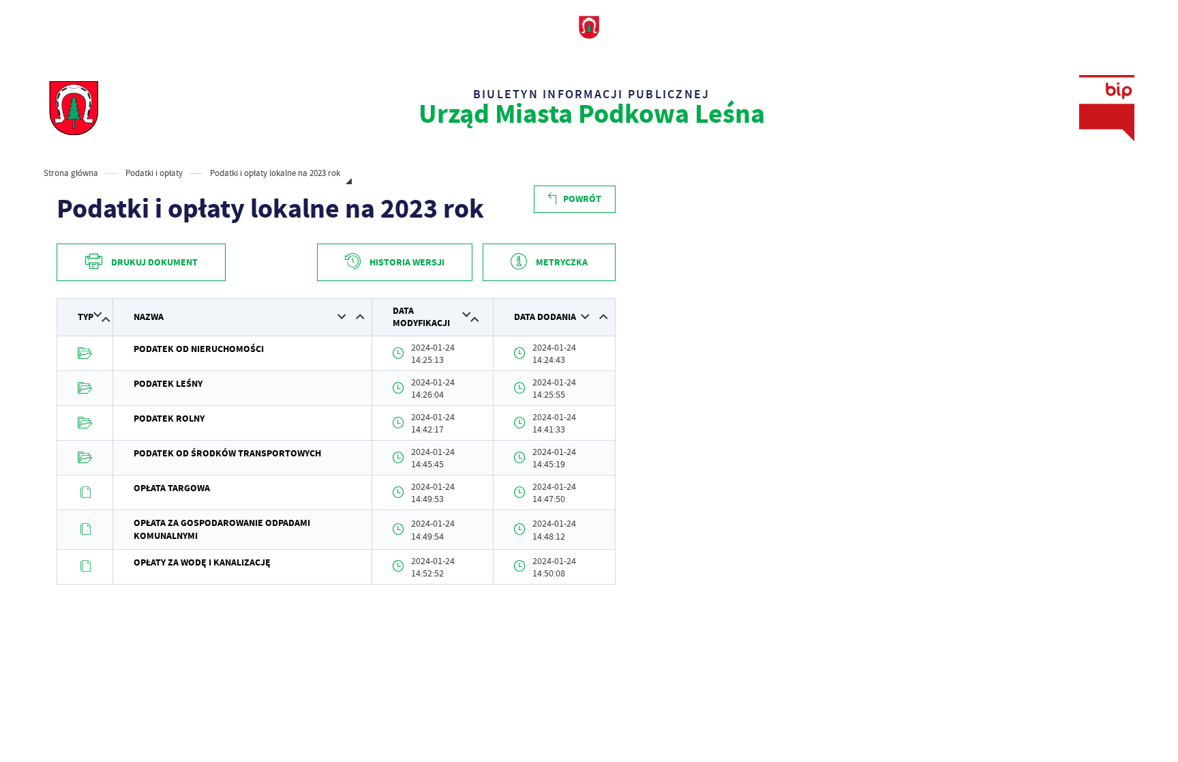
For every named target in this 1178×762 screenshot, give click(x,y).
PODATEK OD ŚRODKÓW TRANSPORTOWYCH (227, 453)
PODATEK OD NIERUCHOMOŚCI (199, 348)
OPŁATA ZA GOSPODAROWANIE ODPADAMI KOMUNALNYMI (222, 529)
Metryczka (562, 262)
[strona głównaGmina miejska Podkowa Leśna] (74, 108)
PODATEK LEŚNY (168, 383)
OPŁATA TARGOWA (172, 488)
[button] (97, 314)
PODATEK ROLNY (169, 418)
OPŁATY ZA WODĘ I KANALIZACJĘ (202, 562)
